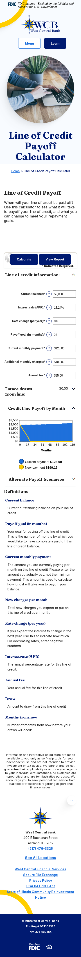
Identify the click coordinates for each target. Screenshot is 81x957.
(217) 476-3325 (40, 848)
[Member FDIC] (34, 946)
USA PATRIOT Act (40, 886)
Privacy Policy (40, 880)
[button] (40, 275)
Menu (30, 43)
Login (55, 43)
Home (15, 171)
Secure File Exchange (40, 875)
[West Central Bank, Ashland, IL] (40, 24)
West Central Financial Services (40, 869)
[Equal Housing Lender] (49, 947)
